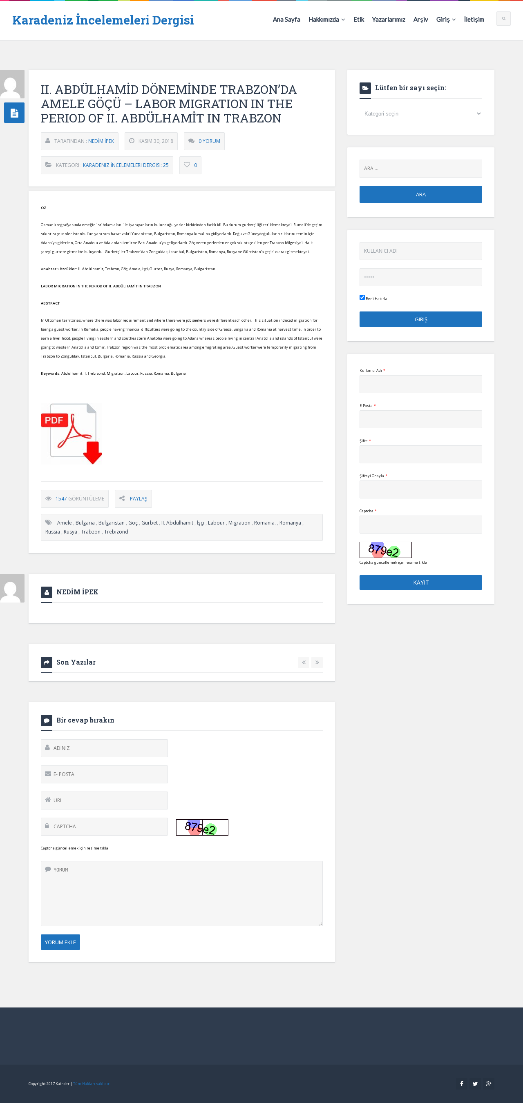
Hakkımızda (323, 19)
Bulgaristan (111, 522)
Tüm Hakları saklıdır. (91, 1083)
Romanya (290, 522)
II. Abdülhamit (177, 522)
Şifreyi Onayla (373, 475)
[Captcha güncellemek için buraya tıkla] (202, 827)
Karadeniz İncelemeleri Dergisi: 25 (126, 165)
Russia (52, 531)
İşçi (200, 522)
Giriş (443, 19)
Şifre (365, 440)
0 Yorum (209, 141)
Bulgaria (85, 522)
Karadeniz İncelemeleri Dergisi (103, 20)
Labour (216, 522)
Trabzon (91, 531)
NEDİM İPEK (101, 141)
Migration (239, 522)
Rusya (70, 531)
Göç (133, 522)
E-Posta (368, 405)
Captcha (368, 511)
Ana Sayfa (286, 19)
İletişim (474, 19)
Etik (358, 19)
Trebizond (116, 531)
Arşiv (420, 19)
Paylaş (139, 498)
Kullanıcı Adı (372, 370)
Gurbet (149, 522)
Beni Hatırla (376, 298)
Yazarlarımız (388, 19)
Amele (64, 522)
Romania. (265, 522)
